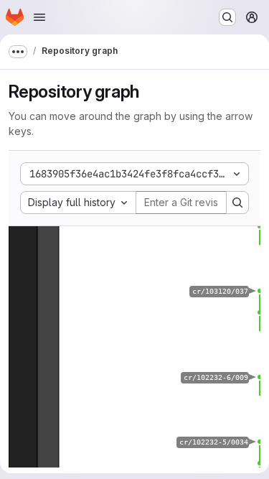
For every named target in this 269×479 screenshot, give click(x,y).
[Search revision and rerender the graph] (237, 202)
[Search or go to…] (227, 17)
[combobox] (78, 202)
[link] (260, 226)
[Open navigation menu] (39, 17)
